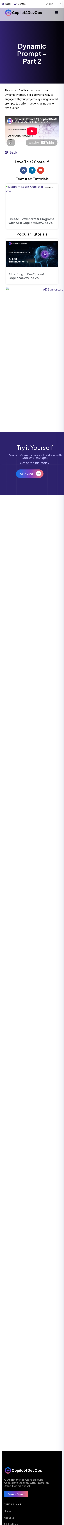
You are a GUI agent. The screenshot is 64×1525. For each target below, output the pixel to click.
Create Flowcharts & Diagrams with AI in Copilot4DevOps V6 (31, 221)
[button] (23, 170)
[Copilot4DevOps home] (23, 12)
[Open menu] (56, 12)
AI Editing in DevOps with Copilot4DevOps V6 (27, 276)
